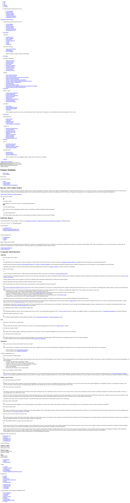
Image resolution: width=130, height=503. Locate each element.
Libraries (5, 476)
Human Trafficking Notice (9, 500)
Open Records (6, 498)
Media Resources (7, 462)
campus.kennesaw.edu (11, 17)
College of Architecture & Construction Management (17, 77)
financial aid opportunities (40, 338)
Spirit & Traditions (10, 135)
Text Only (5, 501)
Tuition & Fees (9, 97)
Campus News (6, 469)
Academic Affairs (9, 61)
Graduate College (9, 83)
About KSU (5, 32)
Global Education (9, 63)
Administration (9, 50)
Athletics (5, 159)
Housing (5, 477)
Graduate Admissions (10, 94)
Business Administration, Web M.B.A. (11, 230)
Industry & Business (10, 145)
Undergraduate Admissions (12, 93)
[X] (66, 437)
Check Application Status (11, 108)
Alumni (7, 42)
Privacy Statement (7, 492)
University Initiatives (10, 40)
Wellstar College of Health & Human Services (16, 87)
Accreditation (6, 494)
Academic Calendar (10, 66)
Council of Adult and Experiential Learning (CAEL (16, 287)
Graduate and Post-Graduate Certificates (45, 220)
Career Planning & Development (13, 123)
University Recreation (10, 130)
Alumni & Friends (10, 14)
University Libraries (10, 68)
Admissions (5, 88)
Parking (5, 460)
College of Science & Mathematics (13, 82)
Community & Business (11, 16)
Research (5, 139)
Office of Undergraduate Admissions (26, 264)
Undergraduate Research (11, 147)
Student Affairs (9, 119)
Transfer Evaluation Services (62, 273)
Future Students (6, 183)
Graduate (5, 238)
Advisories (5, 495)
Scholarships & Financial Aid (12, 99)
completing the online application (69, 262)
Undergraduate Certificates (30, 220)
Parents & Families (10, 13)
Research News (9, 152)
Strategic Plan (9, 39)
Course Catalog (9, 69)
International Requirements (109, 311)
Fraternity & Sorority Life (11, 138)
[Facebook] (66, 436)
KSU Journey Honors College (12, 84)
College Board (39, 292)
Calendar (5, 5)
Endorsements (58, 220)
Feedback (5, 497)
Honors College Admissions (12, 95)
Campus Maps (6, 459)
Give (4, 4)
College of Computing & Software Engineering (16, 79)
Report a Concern (7, 496)
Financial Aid (6, 478)
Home (4, 181)
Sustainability (6, 487)
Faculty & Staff (9, 12)
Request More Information (11, 107)
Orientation (8, 109)
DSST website (63, 294)
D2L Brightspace (7, 470)
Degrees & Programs (10, 60)
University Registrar (10, 100)
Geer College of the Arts (11, 76)
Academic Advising (10, 70)
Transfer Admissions (10, 96)
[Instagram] (66, 439)
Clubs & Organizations (11, 134)
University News (9, 37)
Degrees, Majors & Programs (9, 479)
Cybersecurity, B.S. (7, 228)
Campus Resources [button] (7, 8)
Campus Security (7, 484)
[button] (10, 162)
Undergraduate (6, 237)
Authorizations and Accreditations (10, 185)
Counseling (8, 120)
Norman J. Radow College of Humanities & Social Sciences (19, 81)
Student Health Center (10, 132)
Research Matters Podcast (11, 154)
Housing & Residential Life (12, 128)
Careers (7, 43)
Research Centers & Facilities (12, 146)
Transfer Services (18, 301)
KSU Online (8, 64)
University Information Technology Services (12, 471)
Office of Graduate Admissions (43, 264)
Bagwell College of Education (12, 78)
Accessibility (6, 488)
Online (4, 239)
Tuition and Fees (60, 325)
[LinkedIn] (66, 438)
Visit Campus (9, 106)
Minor (64, 220)
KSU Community (10, 38)
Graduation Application (22, 351)
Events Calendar (9, 122)
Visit (4, 2)
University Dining (10, 129)
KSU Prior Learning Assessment (19, 305)
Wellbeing (8, 133)
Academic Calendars (53, 266)
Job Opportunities (7, 482)
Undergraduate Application (6, 194)
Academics (5, 56)
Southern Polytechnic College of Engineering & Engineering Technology (21, 86)
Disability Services (10, 121)
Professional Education (11, 101)
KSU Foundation (9, 51)
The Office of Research (11, 144)
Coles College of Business (11, 75)
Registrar (5, 481)
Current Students (9, 11)
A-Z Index (5, 6)
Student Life (6, 114)
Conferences (8, 44)
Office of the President (11, 49)
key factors (64, 311)
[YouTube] (66, 440)
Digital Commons (10, 153)
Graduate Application (17, 194)
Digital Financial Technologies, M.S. (11, 229)
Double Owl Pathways (11, 65)
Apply (4, 1)
